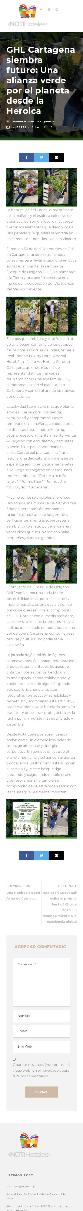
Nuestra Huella (26, 127)
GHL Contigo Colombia (20, 1186)
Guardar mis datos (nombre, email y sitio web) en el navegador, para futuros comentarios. (41, 1070)
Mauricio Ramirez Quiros (33, 121)
